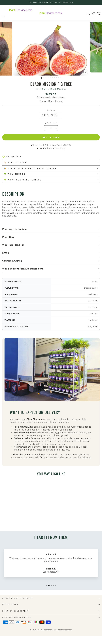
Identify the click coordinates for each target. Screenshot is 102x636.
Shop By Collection (15, 611)
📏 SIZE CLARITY (15, 162)
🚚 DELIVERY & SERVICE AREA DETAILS (30, 168)
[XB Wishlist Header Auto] (93, 13)
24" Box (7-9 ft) (50, 115)
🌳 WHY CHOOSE (14, 174)
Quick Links (10, 604)
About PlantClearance (17, 598)
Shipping (40, 97)
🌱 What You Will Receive (23, 180)
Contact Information (16, 617)
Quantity (51, 123)
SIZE (51, 110)
